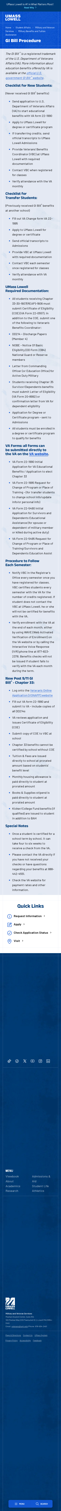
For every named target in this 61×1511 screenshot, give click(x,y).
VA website (38, 454)
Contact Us (28, 1335)
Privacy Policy (11, 1340)
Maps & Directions (13, 1335)
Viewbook (12, 1176)
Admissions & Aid (41, 1178)
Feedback (37, 1340)
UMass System (41, 1335)
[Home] (13, 18)
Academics (13, 1186)
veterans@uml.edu (20, 1326)
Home (8, 27)
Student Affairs (23, 27)
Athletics (38, 1191)
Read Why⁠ (29, 7)
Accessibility (25, 1340)
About (10, 1181)
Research (12, 1191)
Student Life (40, 1186)
